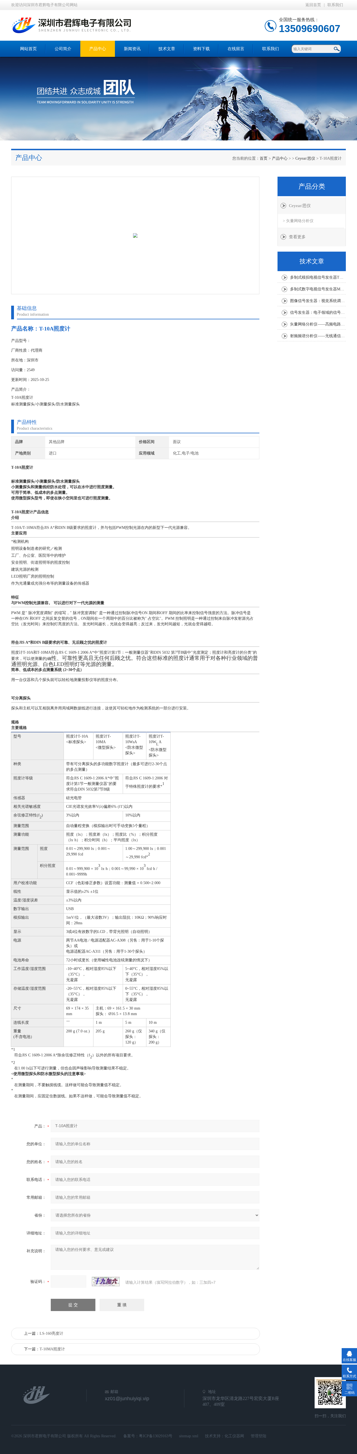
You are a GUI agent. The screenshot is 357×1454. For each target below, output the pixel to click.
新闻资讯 (132, 49)
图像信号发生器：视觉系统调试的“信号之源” (318, 301)
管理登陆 (258, 1436)
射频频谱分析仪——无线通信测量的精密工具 (318, 336)
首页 (263, 158)
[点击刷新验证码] (106, 1281)
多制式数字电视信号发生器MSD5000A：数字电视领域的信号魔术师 (318, 289)
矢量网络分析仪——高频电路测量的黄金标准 (318, 324)
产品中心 (97, 49)
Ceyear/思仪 (305, 158)
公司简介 (63, 49)
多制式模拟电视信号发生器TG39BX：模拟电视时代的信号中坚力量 (318, 277)
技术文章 (166, 49)
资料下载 (201, 49)
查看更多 (297, 237)
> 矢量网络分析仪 (298, 221)
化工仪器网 (234, 1436)
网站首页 (28, 49)
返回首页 (313, 5)
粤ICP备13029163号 (155, 1436)
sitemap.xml (188, 1436)
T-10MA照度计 (52, 1349)
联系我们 (335, 5)
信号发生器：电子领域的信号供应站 (318, 312)
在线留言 (236, 49)
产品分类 (311, 186)
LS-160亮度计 (51, 1333)
